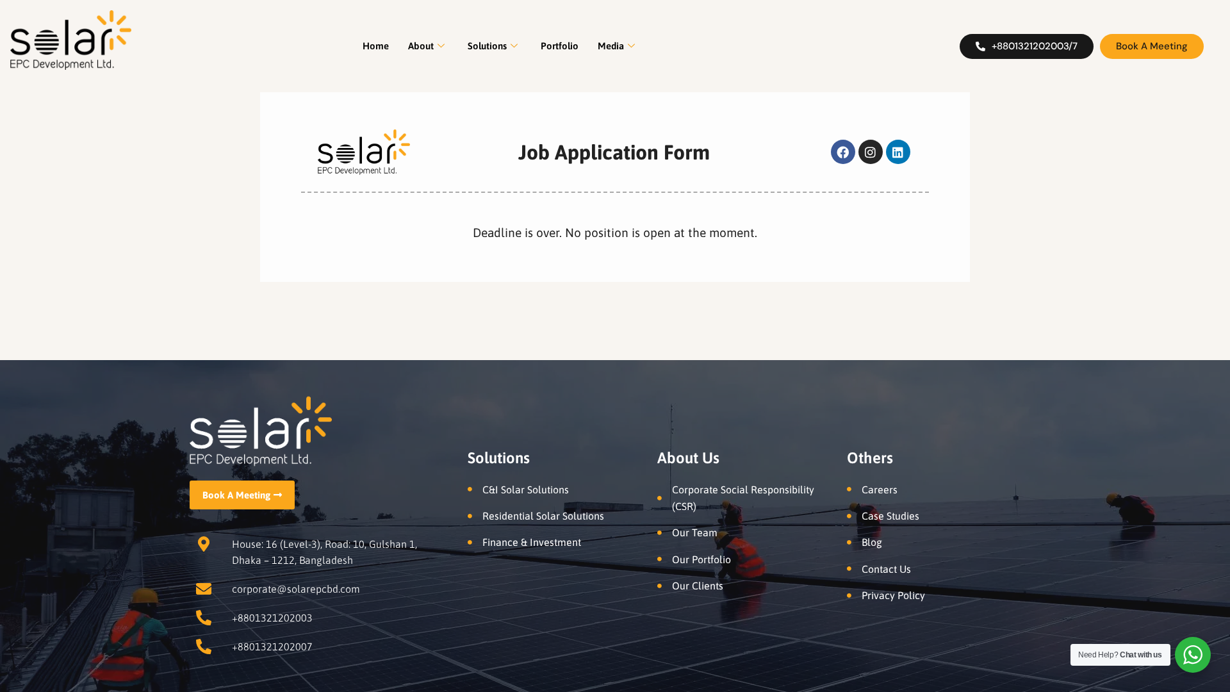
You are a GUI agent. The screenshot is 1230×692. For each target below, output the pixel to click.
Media (611, 45)
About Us (688, 457)
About (421, 45)
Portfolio (559, 45)
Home (376, 45)
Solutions (487, 45)
